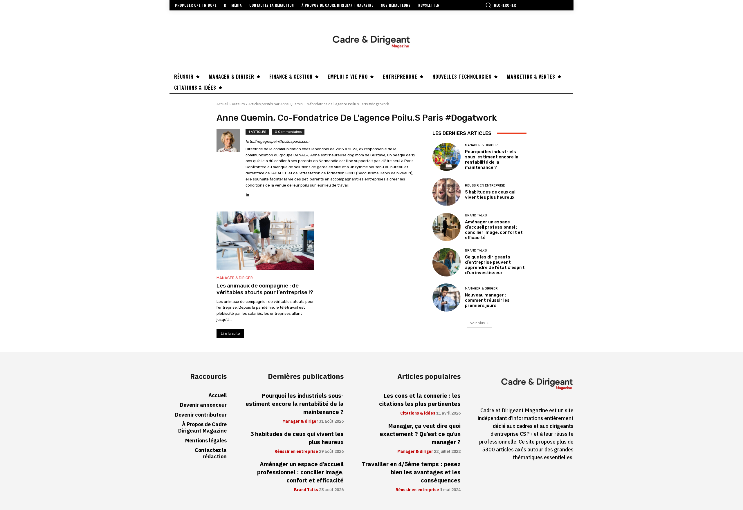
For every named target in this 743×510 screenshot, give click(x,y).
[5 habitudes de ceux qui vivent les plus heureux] (446, 192)
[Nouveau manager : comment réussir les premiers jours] (446, 297)
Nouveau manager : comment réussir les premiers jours (487, 300)
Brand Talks (476, 215)
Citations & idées (417, 413)
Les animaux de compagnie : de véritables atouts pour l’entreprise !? (265, 289)
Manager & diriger (235, 278)
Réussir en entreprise (485, 185)
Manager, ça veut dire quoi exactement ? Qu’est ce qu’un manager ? (420, 434)
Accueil (222, 104)
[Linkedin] (247, 193)
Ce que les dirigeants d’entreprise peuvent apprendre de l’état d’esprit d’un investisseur (495, 264)
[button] (500, 5)
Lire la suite (230, 333)
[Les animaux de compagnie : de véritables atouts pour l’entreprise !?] (265, 240)
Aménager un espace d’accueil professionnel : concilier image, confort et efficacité (494, 229)
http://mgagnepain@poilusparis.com (277, 141)
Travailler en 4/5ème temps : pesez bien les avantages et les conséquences (411, 472)
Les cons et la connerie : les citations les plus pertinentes (420, 399)
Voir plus (477, 323)
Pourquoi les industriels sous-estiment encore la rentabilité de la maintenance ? (491, 159)
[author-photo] (231, 163)
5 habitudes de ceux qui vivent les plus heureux (490, 194)
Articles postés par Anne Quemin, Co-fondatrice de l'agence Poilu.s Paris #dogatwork (318, 104)
